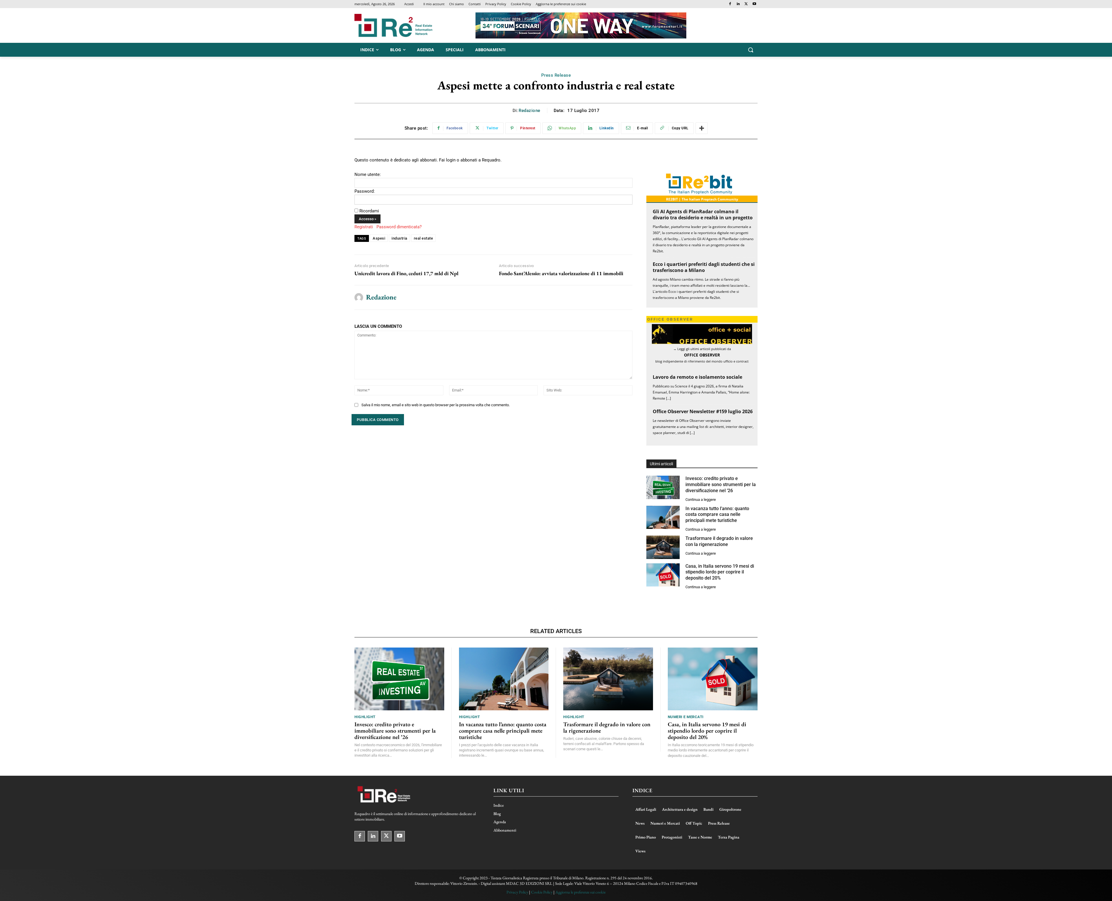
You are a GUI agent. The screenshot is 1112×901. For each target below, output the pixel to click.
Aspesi (379, 238)
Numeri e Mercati (686, 717)
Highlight (365, 717)
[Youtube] (754, 4)
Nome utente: (367, 174)
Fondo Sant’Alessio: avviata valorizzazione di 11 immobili (561, 273)
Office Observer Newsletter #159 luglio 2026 (703, 411)
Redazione (529, 110)
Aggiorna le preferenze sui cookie (580, 892)
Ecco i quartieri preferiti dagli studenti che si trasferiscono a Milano (704, 267)
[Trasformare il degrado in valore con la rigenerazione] (663, 547)
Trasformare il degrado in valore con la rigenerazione (606, 727)
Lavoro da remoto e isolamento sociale (697, 377)
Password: (364, 191)
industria (399, 238)
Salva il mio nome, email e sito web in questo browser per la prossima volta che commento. (435, 405)
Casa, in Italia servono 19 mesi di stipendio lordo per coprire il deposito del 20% (719, 572)
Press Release (556, 75)
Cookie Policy (542, 892)
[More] (702, 128)
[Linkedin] (738, 4)
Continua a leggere (700, 499)
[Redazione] (358, 297)
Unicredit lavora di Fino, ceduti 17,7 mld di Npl (406, 273)
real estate (423, 238)
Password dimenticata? (399, 226)
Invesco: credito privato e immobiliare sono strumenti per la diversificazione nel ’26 (720, 484)
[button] (751, 50)
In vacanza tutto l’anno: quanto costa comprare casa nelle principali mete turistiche (717, 514)
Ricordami (369, 211)
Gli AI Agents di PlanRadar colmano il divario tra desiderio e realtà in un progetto (703, 214)
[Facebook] (730, 4)
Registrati (363, 226)
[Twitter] (746, 4)
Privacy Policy (517, 892)
